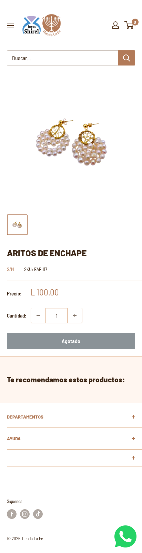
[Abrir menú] (10, 25)
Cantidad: (17, 315)
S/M (10, 269)
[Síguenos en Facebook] (12, 514)
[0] (129, 25)
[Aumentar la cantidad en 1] (75, 315)
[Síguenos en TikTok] (38, 514)
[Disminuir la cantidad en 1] (38, 315)
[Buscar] (126, 58)
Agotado (71, 341)
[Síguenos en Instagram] (25, 514)
